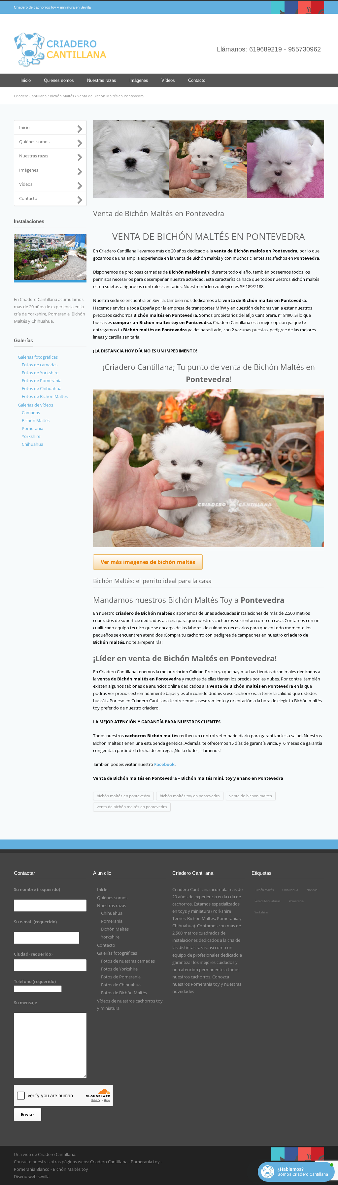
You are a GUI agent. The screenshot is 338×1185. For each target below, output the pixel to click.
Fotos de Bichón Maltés (45, 396)
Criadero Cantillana (30, 95)
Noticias (312, 890)
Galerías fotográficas (38, 357)
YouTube (304, 7)
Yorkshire (31, 436)
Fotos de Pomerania (41, 380)
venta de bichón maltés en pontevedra (132, 806)
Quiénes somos (59, 80)
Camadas (31, 412)
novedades (183, 991)
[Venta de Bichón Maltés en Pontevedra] (208, 159)
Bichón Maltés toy (70, 1169)
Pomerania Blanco (32, 1169)
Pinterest (317, 7)
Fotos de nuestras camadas (128, 961)
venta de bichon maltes (250, 796)
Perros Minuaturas (267, 901)
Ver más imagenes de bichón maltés (148, 562)
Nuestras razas (101, 80)
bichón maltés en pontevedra (123, 796)
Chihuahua (32, 444)
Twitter (278, 7)
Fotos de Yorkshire (40, 373)
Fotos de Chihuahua (41, 388)
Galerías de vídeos (35, 405)
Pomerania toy (205, 984)
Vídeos (168, 80)
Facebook (291, 7)
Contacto (196, 80)
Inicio (25, 80)
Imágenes (138, 80)
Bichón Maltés (62, 95)
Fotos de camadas (39, 365)
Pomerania (32, 428)
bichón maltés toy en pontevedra (190, 796)
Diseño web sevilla (32, 1176)
